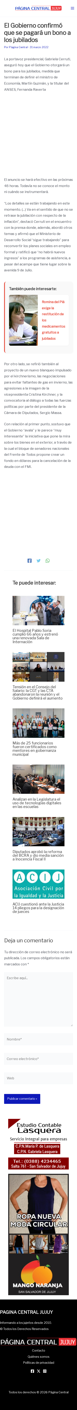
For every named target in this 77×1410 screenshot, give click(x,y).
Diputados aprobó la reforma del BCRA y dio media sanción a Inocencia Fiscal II (38, 855)
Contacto (38, 1350)
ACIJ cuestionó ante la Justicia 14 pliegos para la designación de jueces (38, 908)
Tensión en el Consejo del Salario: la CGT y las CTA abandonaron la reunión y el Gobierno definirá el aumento (38, 692)
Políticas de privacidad (38, 1363)
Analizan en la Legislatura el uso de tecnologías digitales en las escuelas (37, 803)
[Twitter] (39, 560)
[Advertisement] (38, 136)
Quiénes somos (38, 1357)
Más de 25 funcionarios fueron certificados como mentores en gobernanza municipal (35, 749)
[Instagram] (45, 1371)
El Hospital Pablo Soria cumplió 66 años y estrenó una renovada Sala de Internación (35, 636)
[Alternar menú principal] (72, 8)
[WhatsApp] (48, 560)
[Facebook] (30, 560)
